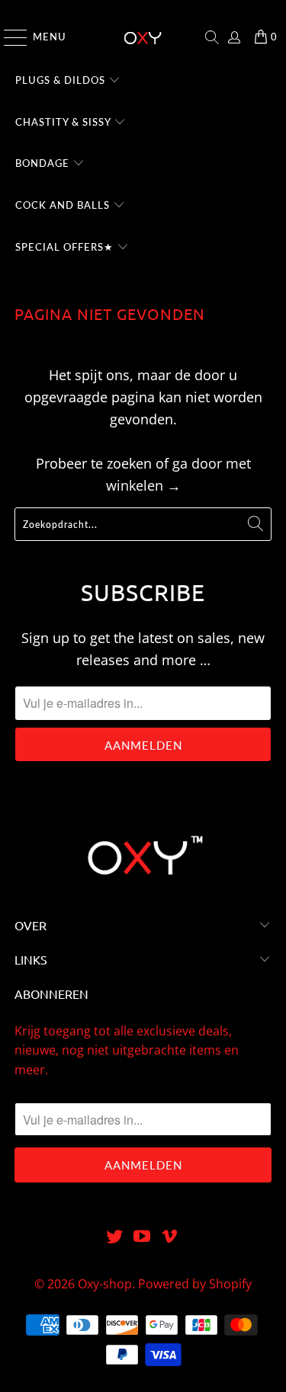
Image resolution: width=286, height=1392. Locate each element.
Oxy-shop (105, 1283)
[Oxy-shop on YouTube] (142, 1237)
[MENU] (8, 37)
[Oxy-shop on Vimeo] (169, 1237)
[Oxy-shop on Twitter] (115, 1237)
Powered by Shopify (195, 1283)
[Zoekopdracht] (212, 37)
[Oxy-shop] (143, 37)
